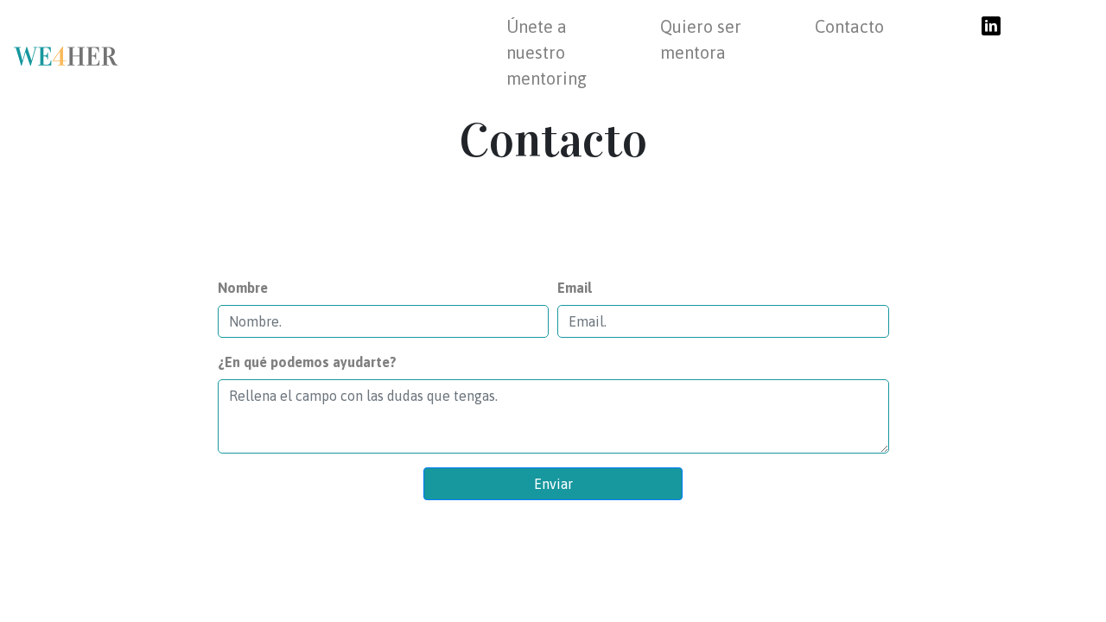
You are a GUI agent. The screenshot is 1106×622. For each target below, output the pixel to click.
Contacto (849, 26)
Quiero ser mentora (700, 39)
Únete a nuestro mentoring (546, 52)
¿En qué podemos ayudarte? (307, 362)
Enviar (553, 484)
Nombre (243, 287)
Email (574, 287)
